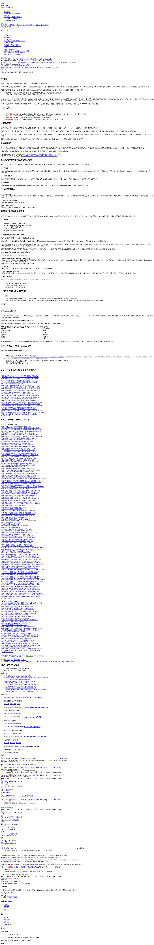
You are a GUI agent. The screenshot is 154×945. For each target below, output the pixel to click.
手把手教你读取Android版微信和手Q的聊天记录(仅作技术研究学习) (21, 561)
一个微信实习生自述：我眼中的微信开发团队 (15, 621)
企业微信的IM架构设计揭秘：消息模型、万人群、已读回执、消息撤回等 (22, 595)
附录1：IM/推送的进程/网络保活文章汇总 (15, 52)
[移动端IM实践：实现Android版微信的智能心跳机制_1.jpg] (17, 238)
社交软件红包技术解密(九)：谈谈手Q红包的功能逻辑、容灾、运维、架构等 (23, 579)
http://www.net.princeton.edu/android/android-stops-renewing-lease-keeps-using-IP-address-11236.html (38, 357)
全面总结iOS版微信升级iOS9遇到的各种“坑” (14, 517)
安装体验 (18, 723)
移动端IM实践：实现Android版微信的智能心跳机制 (34, 25)
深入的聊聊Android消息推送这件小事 (12, 383)
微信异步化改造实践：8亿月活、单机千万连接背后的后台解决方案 (21, 504)
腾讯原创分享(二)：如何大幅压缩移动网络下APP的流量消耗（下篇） (21, 480)
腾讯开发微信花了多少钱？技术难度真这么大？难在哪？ (18, 609)
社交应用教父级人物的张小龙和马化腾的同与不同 (16, 647)
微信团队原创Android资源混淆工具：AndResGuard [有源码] (18, 520)
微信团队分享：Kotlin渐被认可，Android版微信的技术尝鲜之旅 (20, 568)
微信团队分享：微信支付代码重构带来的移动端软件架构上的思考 (20, 589)
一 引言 (6, 34)
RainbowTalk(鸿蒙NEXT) (62, 62)
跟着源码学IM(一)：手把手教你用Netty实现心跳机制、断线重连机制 (21, 404)
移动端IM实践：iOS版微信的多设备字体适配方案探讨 (17, 539)
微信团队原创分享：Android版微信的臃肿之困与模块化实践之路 (20, 473)
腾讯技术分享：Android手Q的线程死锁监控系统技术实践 (18, 438)
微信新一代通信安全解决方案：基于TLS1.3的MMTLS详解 (18, 488)
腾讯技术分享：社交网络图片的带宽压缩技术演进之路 (17, 445)
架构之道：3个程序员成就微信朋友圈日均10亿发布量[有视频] (19, 510)
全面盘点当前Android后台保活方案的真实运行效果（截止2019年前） (21, 397)
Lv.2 (10, 820)
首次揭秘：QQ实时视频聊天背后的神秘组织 (14, 623)
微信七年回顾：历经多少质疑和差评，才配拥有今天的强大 (18, 626)
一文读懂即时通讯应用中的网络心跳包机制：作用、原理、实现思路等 (22, 387)
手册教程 (18, 713)
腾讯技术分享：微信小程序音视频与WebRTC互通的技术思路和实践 (21, 559)
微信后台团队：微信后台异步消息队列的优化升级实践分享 (18, 475)
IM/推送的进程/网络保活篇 (12, 668)
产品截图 (12, 733)
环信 (5, 910)
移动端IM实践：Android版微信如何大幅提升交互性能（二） (19, 532)
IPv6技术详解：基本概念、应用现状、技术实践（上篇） (18, 544)
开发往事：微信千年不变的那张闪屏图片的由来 (15, 618)
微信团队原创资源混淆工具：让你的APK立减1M (15, 519)
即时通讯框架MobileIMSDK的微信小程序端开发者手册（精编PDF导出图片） (27, 677)
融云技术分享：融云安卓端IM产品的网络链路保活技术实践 (19, 399)
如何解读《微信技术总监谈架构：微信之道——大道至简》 (18, 500)
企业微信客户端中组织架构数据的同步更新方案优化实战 (18, 460)
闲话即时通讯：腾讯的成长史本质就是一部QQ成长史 (17, 606)
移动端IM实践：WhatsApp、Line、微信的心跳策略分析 (44, 154)
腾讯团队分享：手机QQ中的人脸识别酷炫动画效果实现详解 (19, 453)
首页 (11, 20)
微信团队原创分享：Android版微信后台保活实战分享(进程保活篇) (20, 388)
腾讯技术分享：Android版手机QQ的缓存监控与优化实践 (18, 433)
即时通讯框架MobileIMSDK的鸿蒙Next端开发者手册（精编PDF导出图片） (26, 689)
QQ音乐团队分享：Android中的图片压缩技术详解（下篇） (18, 451)
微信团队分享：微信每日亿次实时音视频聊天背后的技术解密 (19, 448)
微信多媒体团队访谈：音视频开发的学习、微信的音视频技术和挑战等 (22, 549)
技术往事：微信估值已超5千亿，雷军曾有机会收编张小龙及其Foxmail (21, 603)
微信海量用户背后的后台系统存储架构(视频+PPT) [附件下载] (19, 502)
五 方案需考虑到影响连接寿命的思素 (14, 41)
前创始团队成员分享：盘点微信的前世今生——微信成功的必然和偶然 (22, 628)
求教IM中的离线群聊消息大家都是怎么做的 (17, 679)
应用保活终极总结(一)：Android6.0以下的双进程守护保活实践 (19, 375)
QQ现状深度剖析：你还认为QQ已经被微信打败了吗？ (17, 633)
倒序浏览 (50, 67)
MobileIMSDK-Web (34, 707)
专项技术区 (11, 25)
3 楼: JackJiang (4, 767)
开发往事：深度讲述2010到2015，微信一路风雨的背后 (17, 616)
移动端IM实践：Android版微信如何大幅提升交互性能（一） (19, 530)
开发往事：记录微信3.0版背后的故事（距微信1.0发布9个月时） (20, 620)
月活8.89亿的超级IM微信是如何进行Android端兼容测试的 (18, 465)
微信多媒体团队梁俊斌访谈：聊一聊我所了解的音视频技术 (18, 556)
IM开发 (18, 25)
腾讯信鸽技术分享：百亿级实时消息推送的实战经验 (16, 542)
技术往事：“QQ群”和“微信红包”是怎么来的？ (15, 615)
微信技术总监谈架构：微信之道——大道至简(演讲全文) (18, 497)
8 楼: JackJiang (4, 800)
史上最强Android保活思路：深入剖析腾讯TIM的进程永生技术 (19, 409)
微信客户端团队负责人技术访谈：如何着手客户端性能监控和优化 (20, 470)
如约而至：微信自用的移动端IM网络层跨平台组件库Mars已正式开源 (21, 485)
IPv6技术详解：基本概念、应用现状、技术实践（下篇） (18, 546)
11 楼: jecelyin (4, 829)
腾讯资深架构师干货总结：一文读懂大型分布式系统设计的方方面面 (21, 554)
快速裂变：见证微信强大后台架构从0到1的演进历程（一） (18, 512)
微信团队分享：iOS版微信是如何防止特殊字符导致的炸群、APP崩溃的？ (23, 436)
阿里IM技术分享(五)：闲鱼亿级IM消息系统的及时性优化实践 (19, 414)
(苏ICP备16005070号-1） (26, 940)
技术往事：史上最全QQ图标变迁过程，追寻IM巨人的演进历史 (19, 613)
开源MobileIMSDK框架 (22, 62)
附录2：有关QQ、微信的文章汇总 (13, 54)
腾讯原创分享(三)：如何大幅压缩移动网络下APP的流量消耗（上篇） (21, 482)
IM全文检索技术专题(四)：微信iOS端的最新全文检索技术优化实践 (21, 596)
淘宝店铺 (14, 10)
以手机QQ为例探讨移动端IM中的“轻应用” (14, 466)
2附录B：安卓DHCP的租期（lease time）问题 (16, 51)
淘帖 (25, 65)
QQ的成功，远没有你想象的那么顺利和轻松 (14, 631)
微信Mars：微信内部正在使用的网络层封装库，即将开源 (18, 483)
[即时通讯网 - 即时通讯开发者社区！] (11, 656)
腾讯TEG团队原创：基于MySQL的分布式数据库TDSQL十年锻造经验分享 (23, 547)
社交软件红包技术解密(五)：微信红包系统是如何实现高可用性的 (20, 576)
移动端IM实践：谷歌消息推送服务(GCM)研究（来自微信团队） (39, 156)
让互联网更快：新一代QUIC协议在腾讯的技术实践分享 (17, 441)
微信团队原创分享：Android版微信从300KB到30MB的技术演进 (20, 495)
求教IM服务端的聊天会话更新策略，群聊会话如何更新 (20, 681)
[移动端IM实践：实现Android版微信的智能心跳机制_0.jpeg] (18, 207)
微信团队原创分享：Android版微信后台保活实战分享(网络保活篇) (20, 390)
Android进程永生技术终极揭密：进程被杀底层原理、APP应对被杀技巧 (22, 410)
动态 (6, 15)
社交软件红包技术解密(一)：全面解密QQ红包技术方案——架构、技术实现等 (24, 569)
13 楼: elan (3, 840)
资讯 (13, 13)
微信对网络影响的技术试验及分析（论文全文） (15, 507)
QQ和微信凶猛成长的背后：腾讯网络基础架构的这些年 (17, 604)
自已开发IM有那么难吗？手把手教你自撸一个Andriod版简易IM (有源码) (22, 402)
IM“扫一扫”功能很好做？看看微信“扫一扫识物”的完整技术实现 (20, 588)
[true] (18, 26)
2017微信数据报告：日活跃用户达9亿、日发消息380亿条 (18, 608)
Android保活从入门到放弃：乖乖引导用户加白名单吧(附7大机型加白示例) (23, 412)
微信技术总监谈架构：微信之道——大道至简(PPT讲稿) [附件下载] (20, 498)
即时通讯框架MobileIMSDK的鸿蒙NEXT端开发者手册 (20, 688)
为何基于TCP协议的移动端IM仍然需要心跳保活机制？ (17, 385)
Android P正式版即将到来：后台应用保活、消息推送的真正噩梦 (20, 395)
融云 (5, 909)
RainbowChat (29, 727)
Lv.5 (12, 758)
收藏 (20, 65)
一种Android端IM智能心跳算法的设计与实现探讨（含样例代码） (20, 400)
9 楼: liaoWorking (5, 812)
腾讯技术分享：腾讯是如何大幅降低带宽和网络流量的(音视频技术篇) (21, 429)
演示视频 (18, 743)
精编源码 (12, 713)
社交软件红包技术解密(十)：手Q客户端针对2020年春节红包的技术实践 (22, 581)
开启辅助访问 (4, 5)
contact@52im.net (12, 897)
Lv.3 (11, 781)
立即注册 (10, 7)
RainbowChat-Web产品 (47, 62)
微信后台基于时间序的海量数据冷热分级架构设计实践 (17, 471)
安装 (17, 752)
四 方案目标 (7, 39)
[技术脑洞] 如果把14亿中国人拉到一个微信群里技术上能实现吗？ (20, 635)
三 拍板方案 (7, 37)
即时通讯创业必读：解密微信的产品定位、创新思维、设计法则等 (20, 630)
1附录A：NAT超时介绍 (10, 49)
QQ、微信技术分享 (10, 670)
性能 (11, 704)
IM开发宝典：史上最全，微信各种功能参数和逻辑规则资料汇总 (20, 591)
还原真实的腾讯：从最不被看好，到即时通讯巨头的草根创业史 (20, 643)
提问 (18, 704)
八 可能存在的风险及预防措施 (12, 46)
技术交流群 (8, 919)
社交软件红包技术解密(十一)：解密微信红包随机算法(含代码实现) (20, 583)
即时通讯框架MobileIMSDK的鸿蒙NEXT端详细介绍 (20, 686)
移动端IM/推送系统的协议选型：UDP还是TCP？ (21, 661)
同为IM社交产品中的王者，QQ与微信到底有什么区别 (17, 641)
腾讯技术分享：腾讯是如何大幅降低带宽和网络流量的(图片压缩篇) (21, 428)
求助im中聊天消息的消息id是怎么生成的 (16, 683)
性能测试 (12, 723)
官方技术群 (73, 62)
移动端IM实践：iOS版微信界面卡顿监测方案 (14, 525)
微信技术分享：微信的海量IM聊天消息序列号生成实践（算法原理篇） (22, 563)
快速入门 (6, 704)
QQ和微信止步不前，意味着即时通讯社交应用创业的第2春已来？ (20, 636)
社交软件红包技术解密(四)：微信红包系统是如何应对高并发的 (19, 574)
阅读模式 (55, 67)
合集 (12, 18)
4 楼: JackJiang (4, 775)
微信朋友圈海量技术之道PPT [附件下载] (13, 505)
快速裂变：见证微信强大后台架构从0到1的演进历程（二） (18, 514)
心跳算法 (23, 660)
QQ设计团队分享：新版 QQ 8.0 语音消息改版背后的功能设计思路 (20, 584)
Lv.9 (7, 67)
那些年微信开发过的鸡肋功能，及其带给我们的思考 (16, 638)
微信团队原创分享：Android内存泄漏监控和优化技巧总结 (18, 515)
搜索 (2, 26)
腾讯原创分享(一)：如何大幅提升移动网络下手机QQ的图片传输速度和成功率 (24, 478)
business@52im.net (12, 896)
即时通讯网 (4, 25)
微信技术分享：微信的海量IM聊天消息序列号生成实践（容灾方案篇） (22, 564)
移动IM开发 (17, 660)
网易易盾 (6, 906)
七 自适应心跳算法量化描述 (12, 44)
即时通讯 (7, 660)
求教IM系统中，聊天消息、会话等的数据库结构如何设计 (21, 684)
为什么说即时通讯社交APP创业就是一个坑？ (14, 625)
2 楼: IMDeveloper (5, 758)
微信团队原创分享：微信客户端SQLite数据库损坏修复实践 (18, 477)
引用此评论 (64, 758)
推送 (12, 660)
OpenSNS (6, 904)
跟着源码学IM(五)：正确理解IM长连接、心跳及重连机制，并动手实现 (22, 405)
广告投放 (7, 924)
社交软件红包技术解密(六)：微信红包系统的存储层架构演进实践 (20, 578)
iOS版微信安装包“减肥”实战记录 (11, 524)
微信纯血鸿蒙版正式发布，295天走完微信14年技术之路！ (21, 691)
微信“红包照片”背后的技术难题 (11, 527)
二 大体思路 (7, 36)
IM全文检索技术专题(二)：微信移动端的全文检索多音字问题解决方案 (21, 431)
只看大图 (44, 67)
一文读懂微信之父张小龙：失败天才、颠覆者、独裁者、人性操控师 (21, 650)
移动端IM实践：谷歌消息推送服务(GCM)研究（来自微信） (18, 537)
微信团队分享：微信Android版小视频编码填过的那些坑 (17, 456)
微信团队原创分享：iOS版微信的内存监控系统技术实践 (17, 439)
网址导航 (6, 922)
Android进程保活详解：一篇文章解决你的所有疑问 (16, 380)
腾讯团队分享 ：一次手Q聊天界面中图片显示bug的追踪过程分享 (20, 455)
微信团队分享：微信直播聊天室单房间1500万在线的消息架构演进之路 (22, 593)
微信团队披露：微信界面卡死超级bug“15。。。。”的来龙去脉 (19, 461)
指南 (14, 704)
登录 (6, 7)
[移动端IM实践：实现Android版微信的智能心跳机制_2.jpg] (17, 263)
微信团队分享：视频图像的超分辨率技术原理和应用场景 (18, 446)
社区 (13, 17)
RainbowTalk (28, 746)
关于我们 (6, 917)
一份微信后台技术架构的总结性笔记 (12, 509)
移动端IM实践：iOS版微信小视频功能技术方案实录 (16, 529)
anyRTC (6, 907)
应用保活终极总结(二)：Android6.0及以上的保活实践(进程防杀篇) (20, 377)
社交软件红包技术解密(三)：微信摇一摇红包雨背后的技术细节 (19, 573)
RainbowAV (29, 717)
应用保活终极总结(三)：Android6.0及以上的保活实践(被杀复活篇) (20, 378)
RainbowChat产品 (35, 62)
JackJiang (3, 67)
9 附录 (5, 47)
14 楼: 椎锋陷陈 (5, 848)
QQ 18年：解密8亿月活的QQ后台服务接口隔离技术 (16, 463)
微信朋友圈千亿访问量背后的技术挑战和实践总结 (16, 426)
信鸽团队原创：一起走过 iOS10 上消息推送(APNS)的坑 (17, 541)
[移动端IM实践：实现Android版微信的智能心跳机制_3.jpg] (17, 321)
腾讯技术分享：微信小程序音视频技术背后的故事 (16, 552)
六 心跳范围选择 (8, 42)
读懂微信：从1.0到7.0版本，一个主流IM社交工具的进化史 (18, 640)
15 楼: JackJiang (5, 867)
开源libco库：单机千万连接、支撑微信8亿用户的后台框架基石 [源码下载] (22, 487)
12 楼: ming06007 (5, 835)
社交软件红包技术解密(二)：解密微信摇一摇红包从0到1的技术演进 (21, 571)
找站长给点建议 (47, 60)
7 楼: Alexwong (5, 795)
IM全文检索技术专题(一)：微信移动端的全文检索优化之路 (18, 458)
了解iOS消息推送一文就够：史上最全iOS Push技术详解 (17, 551)
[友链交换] (9, 901)
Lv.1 (3, 791)
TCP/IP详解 (7, 12)
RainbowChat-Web (33, 736)
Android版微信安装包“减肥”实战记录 (12, 522)
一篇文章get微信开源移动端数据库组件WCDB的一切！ (17, 468)
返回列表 (3, 878)
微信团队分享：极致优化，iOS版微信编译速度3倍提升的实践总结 (20, 586)
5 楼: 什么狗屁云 (5, 781)
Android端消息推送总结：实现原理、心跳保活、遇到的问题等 (19, 382)
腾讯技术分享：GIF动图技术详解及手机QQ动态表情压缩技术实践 (20, 566)
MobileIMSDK (30, 698)
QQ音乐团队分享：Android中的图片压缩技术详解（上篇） (18, 450)
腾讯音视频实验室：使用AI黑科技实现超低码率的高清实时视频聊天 (21, 557)
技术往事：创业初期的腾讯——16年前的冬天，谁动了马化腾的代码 (21, 611)
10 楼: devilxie (4, 820)
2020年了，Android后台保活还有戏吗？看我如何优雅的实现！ (19, 407)
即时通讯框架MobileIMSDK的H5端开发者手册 (18, 676)
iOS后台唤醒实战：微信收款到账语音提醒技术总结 (16, 443)
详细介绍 (6, 713)
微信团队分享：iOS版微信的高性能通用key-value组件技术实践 (19, 434)
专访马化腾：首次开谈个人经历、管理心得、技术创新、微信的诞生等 (22, 648)
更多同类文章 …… (7, 415)
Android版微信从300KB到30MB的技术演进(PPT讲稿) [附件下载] (20, 493)
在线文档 (6, 921)
